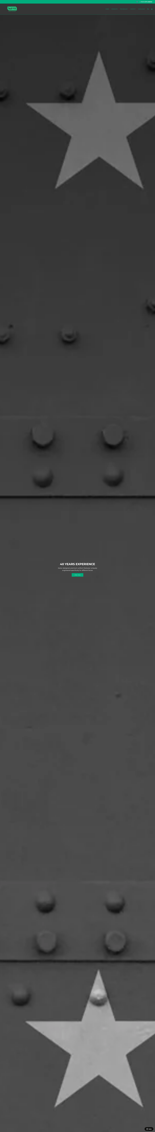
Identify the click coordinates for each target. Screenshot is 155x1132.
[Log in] (152, 9)
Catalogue (141, 9)
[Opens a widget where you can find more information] (149, 1129)
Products (114, 9)
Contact (133, 9)
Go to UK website (146, 2)
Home (107, 9)
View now (77, 573)
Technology (124, 9)
